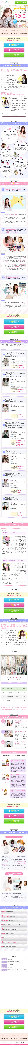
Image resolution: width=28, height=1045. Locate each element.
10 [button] (20, 677)
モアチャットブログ (19, 1042)
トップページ (6, 1042)
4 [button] (12, 677)
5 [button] (13, 677)
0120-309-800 (10, 964)
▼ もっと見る (14, 115)
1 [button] (7, 677)
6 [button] (15, 677)
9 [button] (19, 677)
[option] (14, 665)
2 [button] (9, 677)
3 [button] (10, 677)
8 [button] (17, 677)
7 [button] (16, 677)
